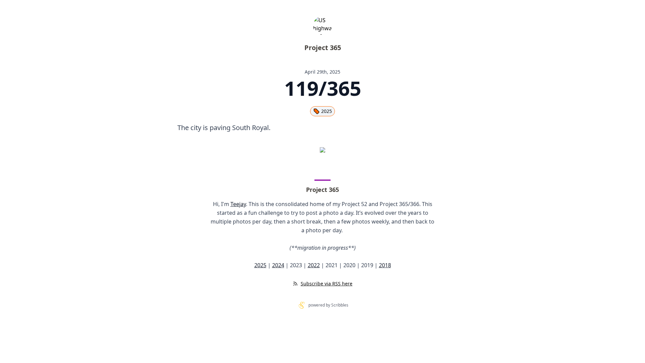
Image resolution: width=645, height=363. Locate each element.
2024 (278, 265)
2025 (326, 111)
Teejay (238, 204)
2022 (314, 265)
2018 (385, 265)
